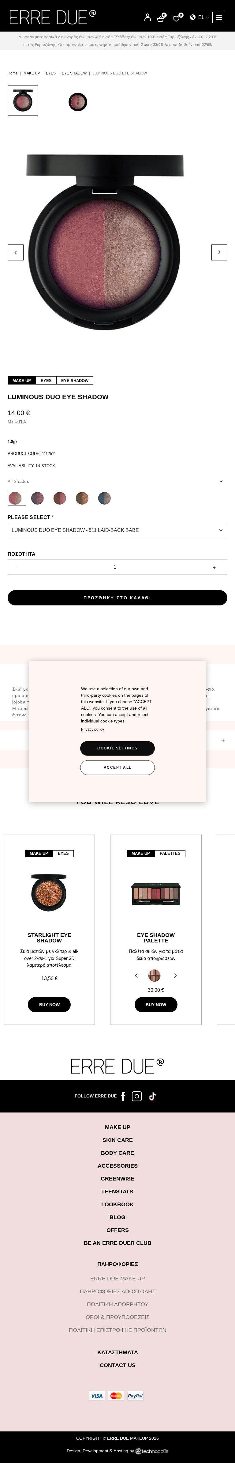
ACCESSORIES (118, 1166)
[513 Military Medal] (84, 498)
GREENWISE (117, 1179)
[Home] (53, 17)
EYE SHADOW (74, 73)
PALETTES (170, 853)
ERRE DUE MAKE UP (117, 1278)
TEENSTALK (117, 1191)
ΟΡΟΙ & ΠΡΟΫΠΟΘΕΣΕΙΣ (118, 1317)
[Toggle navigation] (218, 17)
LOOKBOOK (117, 1204)
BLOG (117, 1217)
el (200, 17)
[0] (176, 18)
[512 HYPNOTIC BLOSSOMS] (39, 498)
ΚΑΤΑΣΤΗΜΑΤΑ (117, 1352)
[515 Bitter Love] (61, 498)
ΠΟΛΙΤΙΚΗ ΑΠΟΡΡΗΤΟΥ (117, 1304)
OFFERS (117, 1230)
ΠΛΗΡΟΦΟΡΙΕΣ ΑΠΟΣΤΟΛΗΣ (117, 1291)
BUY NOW (49, 1004)
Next (176, 976)
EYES (51, 73)
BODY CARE (117, 1153)
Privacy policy (92, 729)
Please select (29, 517)
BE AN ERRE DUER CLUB (117, 1243)
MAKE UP (32, 73)
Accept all (118, 767)
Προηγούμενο (135, 976)
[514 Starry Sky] (106, 498)
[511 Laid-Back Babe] (17, 498)
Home (13, 73)
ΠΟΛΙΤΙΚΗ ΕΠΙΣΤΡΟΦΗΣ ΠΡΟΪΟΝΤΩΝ (117, 1330)
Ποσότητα (22, 554)
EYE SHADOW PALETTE (156, 937)
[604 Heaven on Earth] (154, 975)
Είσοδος (147, 14)
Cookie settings (117, 748)
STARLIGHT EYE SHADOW (49, 937)
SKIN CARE (118, 1140)
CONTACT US (118, 1365)
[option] (35, 103)
